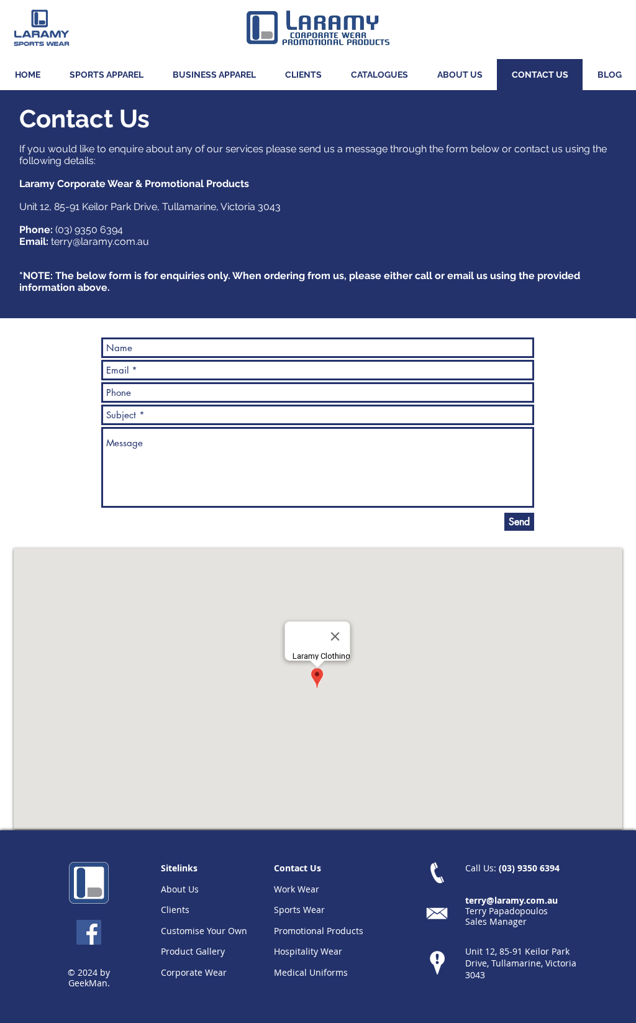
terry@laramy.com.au (100, 241)
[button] (106, 74)
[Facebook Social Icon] (88, 932)
